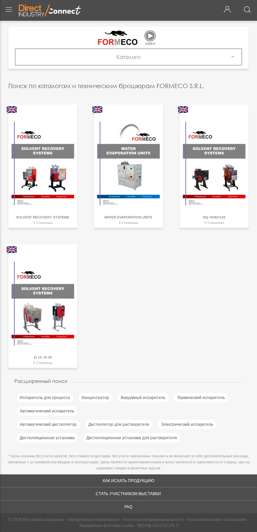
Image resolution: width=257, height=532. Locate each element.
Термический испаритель (201, 397)
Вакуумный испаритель (143, 397)
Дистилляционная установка (47, 438)
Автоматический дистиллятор (48, 424)
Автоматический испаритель (47, 411)
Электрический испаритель (187, 424)
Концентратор (95, 397)
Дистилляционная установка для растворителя (131, 438)
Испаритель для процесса (45, 397)
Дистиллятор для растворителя (118, 424)
